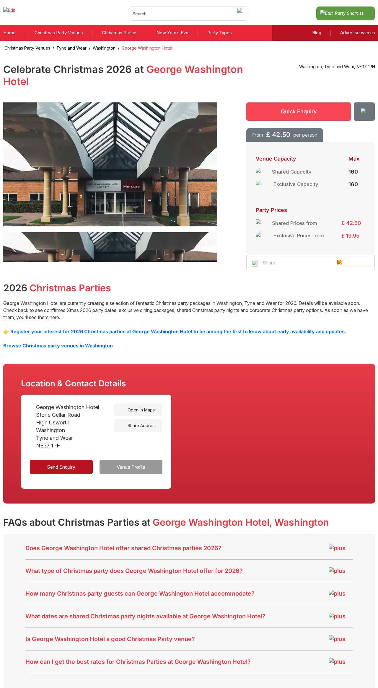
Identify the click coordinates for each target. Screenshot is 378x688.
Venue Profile (131, 467)
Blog (316, 32)
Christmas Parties (120, 32)
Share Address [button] (141, 425)
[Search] (241, 13)
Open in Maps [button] (140, 409)
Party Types (219, 32)
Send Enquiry (61, 467)
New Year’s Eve (172, 32)
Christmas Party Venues (59, 32)
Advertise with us (357, 32)
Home (9, 32)
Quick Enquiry (299, 111)
